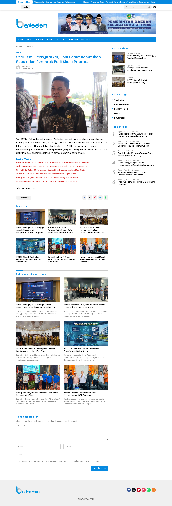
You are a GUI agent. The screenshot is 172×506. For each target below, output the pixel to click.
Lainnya (84, 39)
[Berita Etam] (32, 23)
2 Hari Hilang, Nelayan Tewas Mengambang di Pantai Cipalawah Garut (136, 163)
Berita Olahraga (121, 104)
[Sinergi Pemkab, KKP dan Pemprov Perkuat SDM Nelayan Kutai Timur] (62, 246)
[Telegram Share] (100, 197)
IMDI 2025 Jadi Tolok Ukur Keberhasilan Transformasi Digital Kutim (46, 174)
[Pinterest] (139, 490)
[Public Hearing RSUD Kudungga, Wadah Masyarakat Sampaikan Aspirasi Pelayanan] (30, 217)
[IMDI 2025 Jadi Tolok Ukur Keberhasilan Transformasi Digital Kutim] (30, 246)
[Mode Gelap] (154, 7)
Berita (29, 39)
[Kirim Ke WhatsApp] (106, 197)
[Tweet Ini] (90, 197)
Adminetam (26, 66)
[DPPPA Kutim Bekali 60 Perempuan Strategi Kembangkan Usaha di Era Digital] (94, 217)
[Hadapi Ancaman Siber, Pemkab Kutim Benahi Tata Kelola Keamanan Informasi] (62, 217)
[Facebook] (129, 490)
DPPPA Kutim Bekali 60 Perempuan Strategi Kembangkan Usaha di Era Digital (50, 170)
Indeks (25, 7)
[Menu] (18, 7)
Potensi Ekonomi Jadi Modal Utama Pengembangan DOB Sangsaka (46, 181)
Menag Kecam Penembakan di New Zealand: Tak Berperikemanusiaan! (134, 144)
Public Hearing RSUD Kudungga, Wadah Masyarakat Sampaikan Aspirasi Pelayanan (53, 162)
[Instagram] (144, 490)
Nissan (117, 113)
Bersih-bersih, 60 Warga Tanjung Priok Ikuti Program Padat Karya (135, 154)
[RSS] (154, 490)
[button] (149, 7)
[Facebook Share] (84, 197)
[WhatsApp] (149, 490)
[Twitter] (134, 490)
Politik (49, 39)
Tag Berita (73, 39)
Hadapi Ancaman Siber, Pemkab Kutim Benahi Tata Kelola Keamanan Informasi (102, 2)
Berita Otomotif (121, 109)
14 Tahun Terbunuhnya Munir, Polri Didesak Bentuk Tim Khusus (133, 173)
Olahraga (60, 39)
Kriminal (39, 39)
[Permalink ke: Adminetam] (18, 67)
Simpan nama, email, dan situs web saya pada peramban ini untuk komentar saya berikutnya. (58, 461)
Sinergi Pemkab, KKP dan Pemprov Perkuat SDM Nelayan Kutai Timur (47, 177)
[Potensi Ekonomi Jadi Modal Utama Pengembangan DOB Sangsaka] (94, 246)
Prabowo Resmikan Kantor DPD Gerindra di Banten (136, 183)
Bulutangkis (119, 118)
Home (20, 39)
